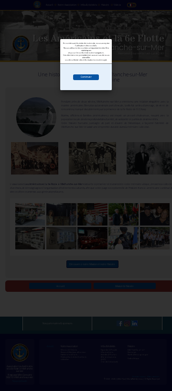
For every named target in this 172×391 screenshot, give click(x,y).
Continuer (86, 76)
